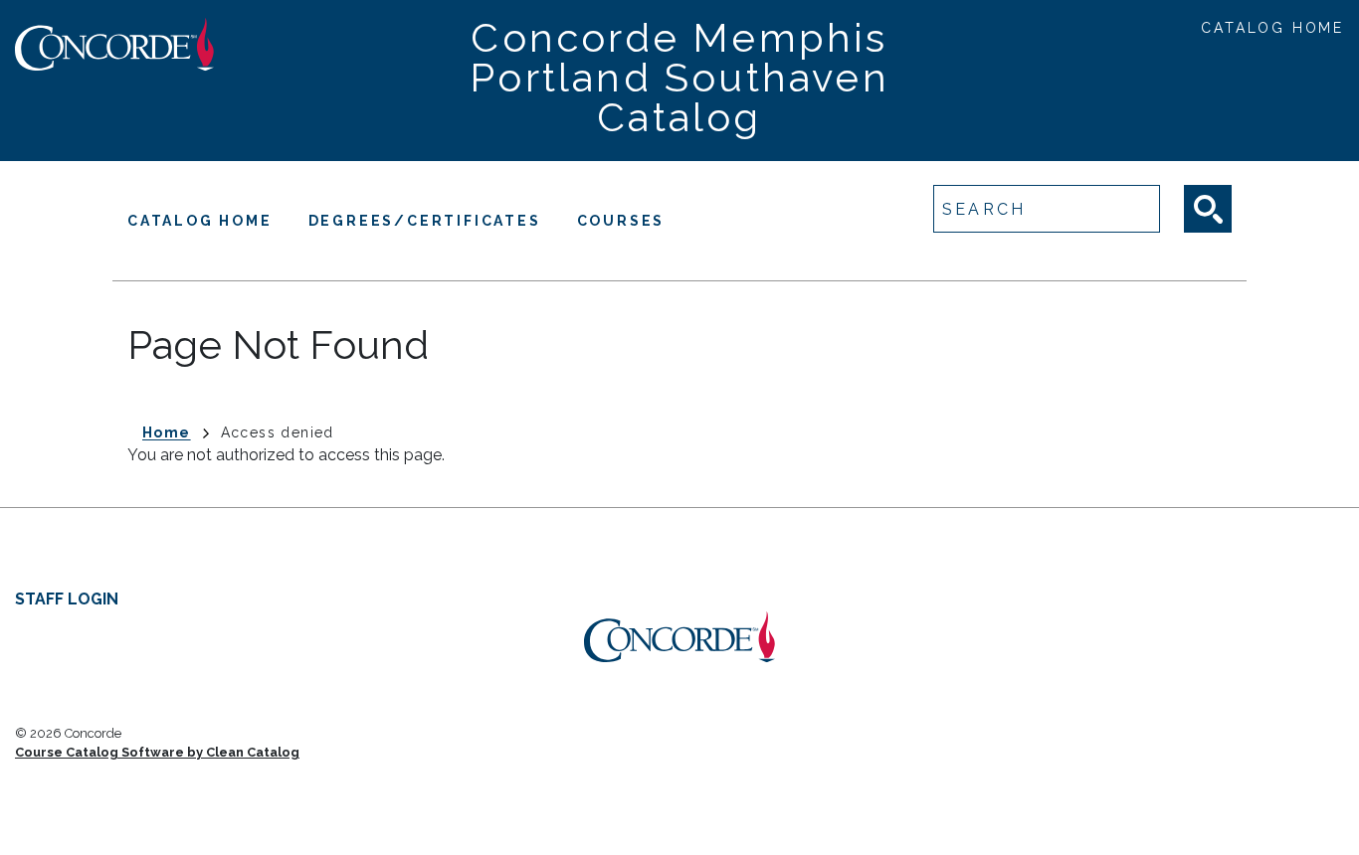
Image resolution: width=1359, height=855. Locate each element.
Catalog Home (1272, 28)
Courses (621, 221)
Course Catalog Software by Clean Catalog (157, 752)
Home (166, 432)
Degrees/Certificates (424, 221)
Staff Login (66, 599)
